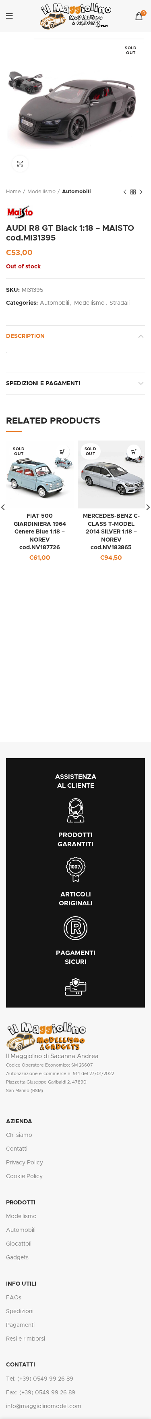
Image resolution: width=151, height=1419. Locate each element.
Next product (141, 192)
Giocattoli (18, 1244)
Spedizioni (19, 1311)
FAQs (13, 1298)
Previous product (125, 192)
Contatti (16, 1149)
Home (13, 191)
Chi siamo (19, 1135)
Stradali (120, 303)
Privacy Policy (24, 1163)
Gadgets (17, 1258)
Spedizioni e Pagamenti (43, 383)
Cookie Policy (24, 1176)
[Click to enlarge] (20, 164)
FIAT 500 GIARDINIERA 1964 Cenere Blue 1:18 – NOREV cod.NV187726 (40, 531)
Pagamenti (20, 1325)
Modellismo (41, 191)
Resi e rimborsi (25, 1339)
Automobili (76, 191)
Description (25, 336)
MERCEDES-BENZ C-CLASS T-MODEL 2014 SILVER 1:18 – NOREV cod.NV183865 (111, 531)
